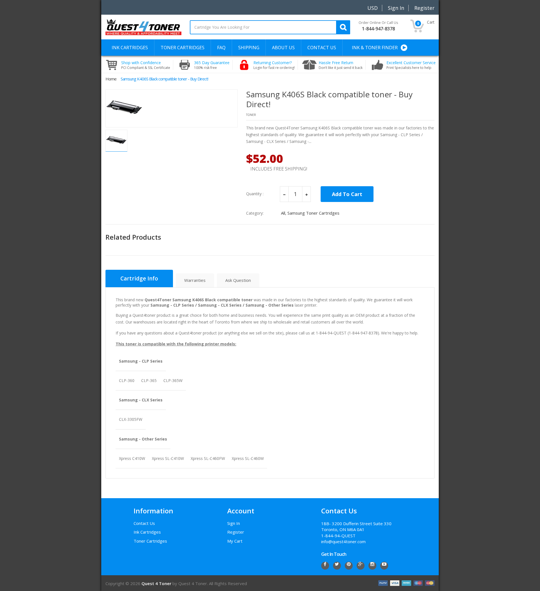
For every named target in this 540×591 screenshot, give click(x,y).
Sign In (233, 523)
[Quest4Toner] (143, 27)
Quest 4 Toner (156, 583)
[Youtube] (384, 566)
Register (235, 532)
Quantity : (255, 193)
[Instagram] (372, 566)
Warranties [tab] (195, 280)
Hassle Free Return (341, 65)
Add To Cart (347, 194)
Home (110, 79)
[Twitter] (337, 566)
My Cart (234, 541)
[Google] (360, 566)
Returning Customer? (274, 65)
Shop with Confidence (145, 65)
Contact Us (144, 523)
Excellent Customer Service (411, 65)
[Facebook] (325, 566)
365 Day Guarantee (212, 65)
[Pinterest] (349, 566)
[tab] (139, 278)
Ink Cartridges (147, 532)
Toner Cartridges (150, 541)
